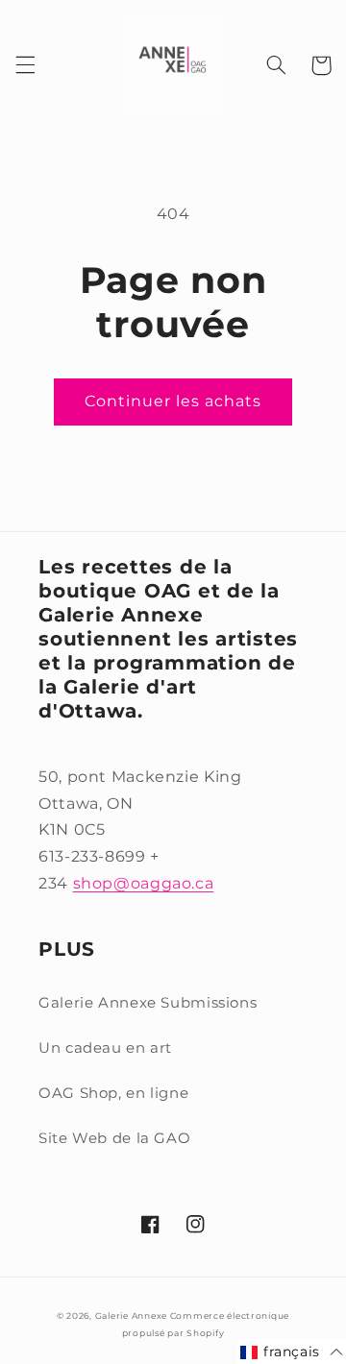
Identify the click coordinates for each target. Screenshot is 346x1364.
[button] (25, 65)
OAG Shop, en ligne (113, 1093)
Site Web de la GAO (114, 1138)
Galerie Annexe (132, 1316)
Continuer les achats (173, 401)
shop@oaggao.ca (143, 883)
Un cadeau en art (105, 1048)
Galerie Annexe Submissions (147, 1002)
